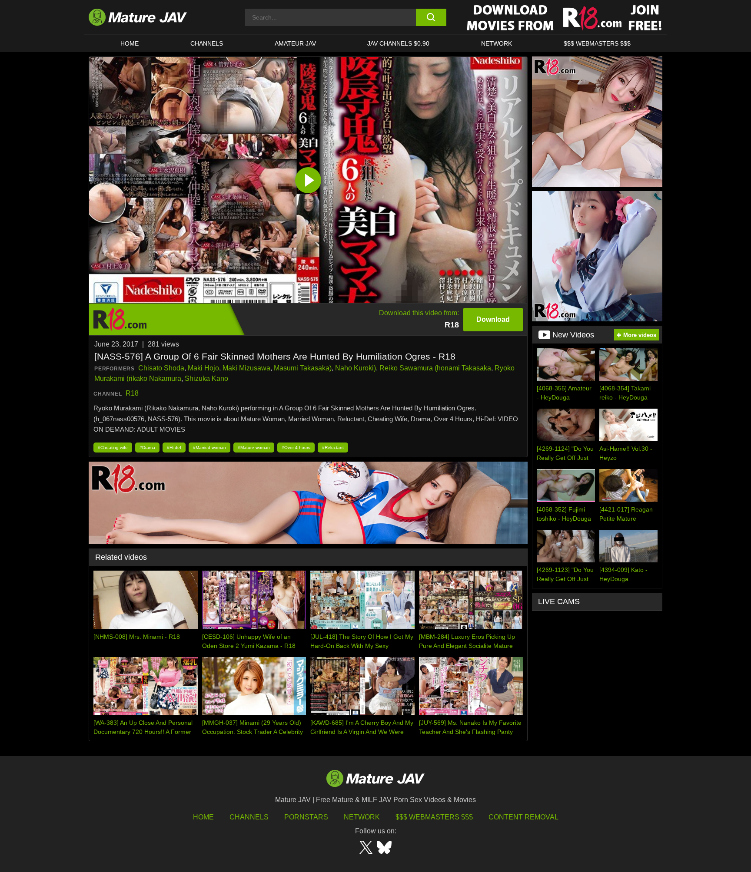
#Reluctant (333, 447)
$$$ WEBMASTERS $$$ (597, 43)
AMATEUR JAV (295, 43)
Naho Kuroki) (355, 368)
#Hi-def (174, 447)
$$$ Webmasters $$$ (434, 817)
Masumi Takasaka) (303, 368)
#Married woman (209, 447)
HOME (129, 43)
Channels (249, 817)
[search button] (431, 17)
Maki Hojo (203, 368)
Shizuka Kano (206, 378)
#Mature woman (254, 447)
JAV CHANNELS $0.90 (398, 43)
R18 (132, 393)
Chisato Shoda (161, 368)
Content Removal (523, 817)
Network (496, 43)
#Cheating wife (113, 447)
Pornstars (306, 817)
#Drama (147, 447)
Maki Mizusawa (246, 368)
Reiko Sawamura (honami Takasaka (435, 368)
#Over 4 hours (296, 447)
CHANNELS (206, 43)
